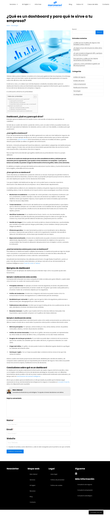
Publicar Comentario (15, 451)
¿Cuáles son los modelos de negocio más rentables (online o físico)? (86, 43)
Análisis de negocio (79, 77)
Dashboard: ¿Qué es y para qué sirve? (18, 99)
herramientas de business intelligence (28, 376)
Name (10, 420)
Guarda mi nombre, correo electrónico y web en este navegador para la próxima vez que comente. (39, 447)
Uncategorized (77, 94)
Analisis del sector (78, 81)
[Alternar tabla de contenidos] (34, 96)
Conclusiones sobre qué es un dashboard (20, 111)
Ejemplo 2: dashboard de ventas (18, 109)
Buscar (74, 29)
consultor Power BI (63, 382)
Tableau (37, 263)
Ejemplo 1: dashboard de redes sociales (20, 107)
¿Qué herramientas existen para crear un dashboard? (23, 104)
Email (10, 429)
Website (11, 438)
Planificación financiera (80, 87)
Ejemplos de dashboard (15, 106)
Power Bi (26, 263)
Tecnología (14, 25)
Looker (31, 263)
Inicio (8, 25)
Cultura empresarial (79, 84)
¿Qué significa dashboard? (16, 101)
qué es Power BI (22, 139)
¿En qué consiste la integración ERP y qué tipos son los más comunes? (87, 54)
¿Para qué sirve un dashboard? (18, 102)
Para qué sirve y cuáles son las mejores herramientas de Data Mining (85, 59)
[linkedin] (76, 474)
